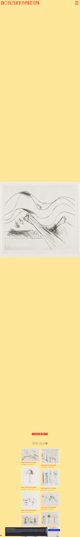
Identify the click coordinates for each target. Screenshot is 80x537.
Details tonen (8, 534)
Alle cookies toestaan (54, 528)
